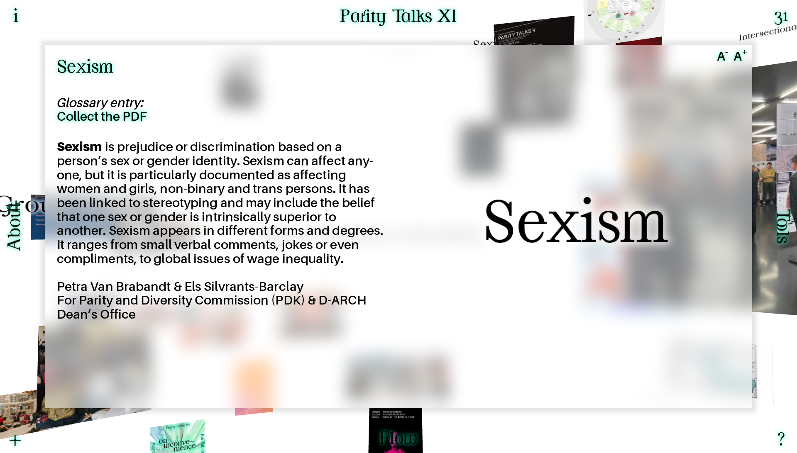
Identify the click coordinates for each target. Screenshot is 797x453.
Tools (781, 226)
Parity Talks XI (398, 18)
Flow (398, 439)
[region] (398, 226)
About (15, 226)
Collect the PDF (102, 117)
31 (781, 17)
